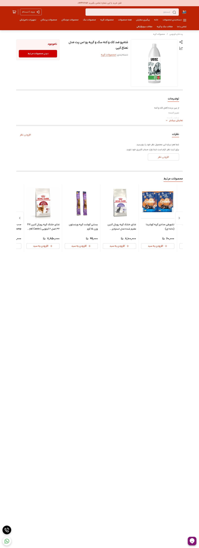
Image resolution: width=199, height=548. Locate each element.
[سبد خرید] (14, 12)
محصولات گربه (159, 34)
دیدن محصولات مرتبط (38, 53)
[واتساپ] (6, 541)
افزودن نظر (25, 134)
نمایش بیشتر (176, 120)
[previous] (179, 218)
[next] (19, 218)
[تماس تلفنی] (6, 530)
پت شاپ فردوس (176, 34)
